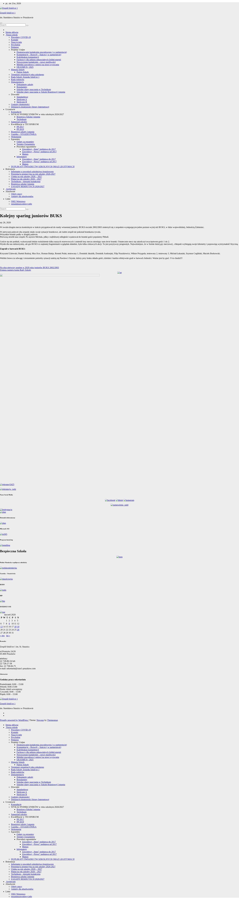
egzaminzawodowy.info (21, 204)
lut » (8, 635)
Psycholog (15, 45)
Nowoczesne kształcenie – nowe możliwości (36, 62)
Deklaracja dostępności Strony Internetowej (30, 107)
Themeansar (52, 720)
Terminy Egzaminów (26, 144)
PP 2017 (20, 127)
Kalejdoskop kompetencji (28, 57)
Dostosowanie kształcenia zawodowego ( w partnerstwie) (42, 52)
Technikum (21, 119)
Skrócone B (22, 102)
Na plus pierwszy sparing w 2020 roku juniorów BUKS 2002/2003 (29, 267)
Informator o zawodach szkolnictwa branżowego (32, 171)
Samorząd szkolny (19, 122)
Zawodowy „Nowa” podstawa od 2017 (39, 151)
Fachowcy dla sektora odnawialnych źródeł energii (39, 59)
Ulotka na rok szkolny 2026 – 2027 (26, 176)
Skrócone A (22, 99)
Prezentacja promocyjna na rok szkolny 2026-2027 (33, 174)
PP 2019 (20, 129)
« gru (2, 635)
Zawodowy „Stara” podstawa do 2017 (39, 149)
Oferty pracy (16, 194)
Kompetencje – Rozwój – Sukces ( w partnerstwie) (39, 54)
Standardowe (22, 97)
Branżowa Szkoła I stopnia (28, 117)
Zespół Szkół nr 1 (7, 13)
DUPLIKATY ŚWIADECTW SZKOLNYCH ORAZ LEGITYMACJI (42, 166)
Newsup (40, 720)
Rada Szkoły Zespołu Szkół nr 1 (25, 77)
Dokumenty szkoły (25, 84)
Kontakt (14, 40)
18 (15, 626)
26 (18, 630)
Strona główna (12, 32)
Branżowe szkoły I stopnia (22, 132)
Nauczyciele (16, 42)
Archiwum (10, 189)
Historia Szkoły (18, 69)
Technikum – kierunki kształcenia (25, 181)
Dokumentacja (17, 82)
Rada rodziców (17, 79)
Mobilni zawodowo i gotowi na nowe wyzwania (38, 64)
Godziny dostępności (20, 104)
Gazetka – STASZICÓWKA (24, 134)
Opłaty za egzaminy (25, 142)
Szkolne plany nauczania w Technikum (34, 89)
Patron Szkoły (23, 72)
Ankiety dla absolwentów (22, 196)
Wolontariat (16, 137)
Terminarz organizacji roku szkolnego (27, 74)
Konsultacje (16, 112)
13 (1, 626)
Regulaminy (22, 87)
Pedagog (15, 47)
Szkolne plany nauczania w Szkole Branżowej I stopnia (41, 92)
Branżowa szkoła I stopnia (22, 184)
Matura (25, 154)
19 (18, 626)
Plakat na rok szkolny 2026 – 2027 (26, 179)
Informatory (22, 156)
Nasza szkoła (12, 35)
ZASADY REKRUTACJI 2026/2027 (27, 186)
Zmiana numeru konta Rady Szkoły (15, 270)
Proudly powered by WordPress (14, 720)
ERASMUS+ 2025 (25, 67)
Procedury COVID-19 (21, 37)
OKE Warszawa (18, 201)
